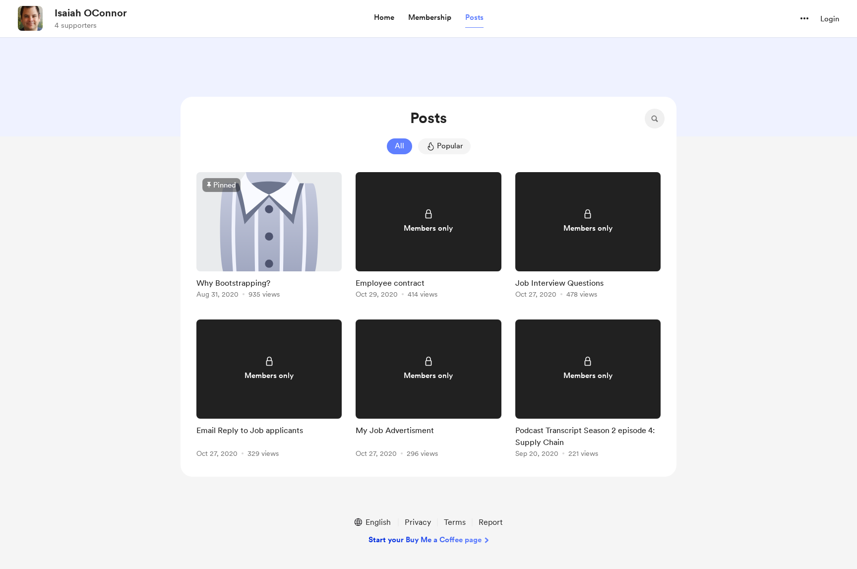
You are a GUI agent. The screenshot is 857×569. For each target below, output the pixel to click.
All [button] (399, 145)
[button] (384, 18)
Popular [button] (450, 145)
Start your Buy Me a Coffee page (425, 539)
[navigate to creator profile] (30, 18)
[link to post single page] (269, 237)
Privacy (418, 522)
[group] (269, 237)
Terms (455, 522)
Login (829, 18)
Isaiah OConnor (91, 13)
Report (490, 522)
